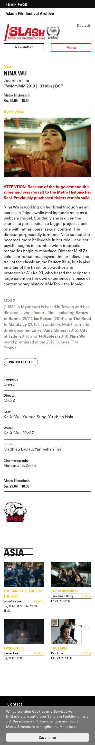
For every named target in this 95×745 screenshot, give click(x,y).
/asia (7, 66)
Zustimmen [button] (47, 737)
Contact (14, 704)
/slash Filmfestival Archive (30, 13)
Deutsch (83, 25)
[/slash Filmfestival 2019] (25, 32)
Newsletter (24, 47)
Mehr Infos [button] (68, 726)
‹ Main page (16, 4)
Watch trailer (21, 362)
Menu (71, 47)
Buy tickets (14, 111)
